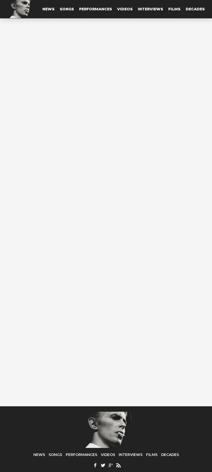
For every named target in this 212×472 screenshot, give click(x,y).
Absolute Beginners (46, 243)
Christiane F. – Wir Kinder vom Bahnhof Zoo (55, 278)
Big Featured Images (151, 142)
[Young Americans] (106, 69)
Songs (67, 9)
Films (174, 9)
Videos (125, 9)
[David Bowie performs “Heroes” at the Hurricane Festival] (158, 199)
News (48, 9)
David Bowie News (46, 202)
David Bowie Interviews (51, 254)
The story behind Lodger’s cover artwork (58, 208)
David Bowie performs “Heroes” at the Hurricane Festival (152, 226)
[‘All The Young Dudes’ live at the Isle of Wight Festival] (158, 300)
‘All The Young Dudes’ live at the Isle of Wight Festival (156, 330)
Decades (195, 9)
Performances (95, 9)
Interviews (150, 9)
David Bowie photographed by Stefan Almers (55, 226)
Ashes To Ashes (42, 176)
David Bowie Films (45, 272)
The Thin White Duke (129, 240)
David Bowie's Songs (45, 157)
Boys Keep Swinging (47, 294)
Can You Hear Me (28, 94)
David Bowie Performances (52, 305)
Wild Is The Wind (43, 191)
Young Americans (99, 94)
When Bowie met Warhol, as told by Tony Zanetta (58, 259)
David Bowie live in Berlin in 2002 (56, 309)
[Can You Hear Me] (37, 69)
